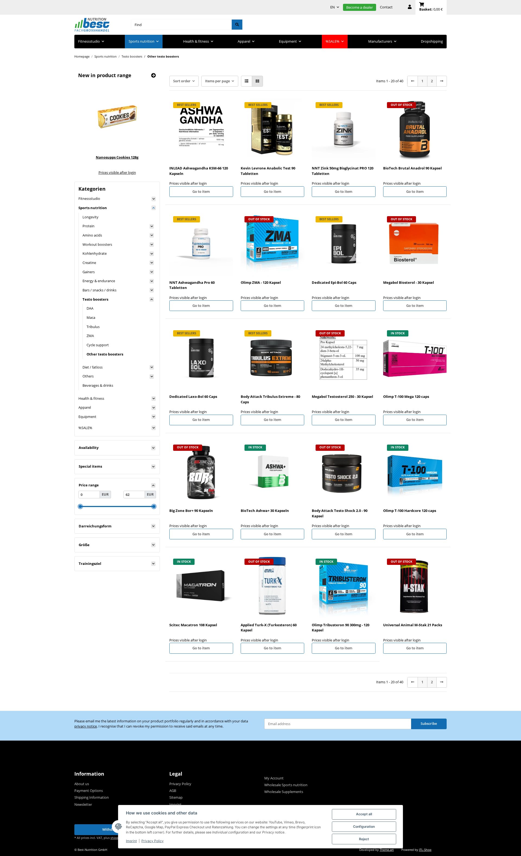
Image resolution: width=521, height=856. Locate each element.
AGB (172, 790)
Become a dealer (359, 7)
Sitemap (176, 797)
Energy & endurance (98, 280)
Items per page (217, 80)
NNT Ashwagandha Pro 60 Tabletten (192, 285)
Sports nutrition (92, 207)
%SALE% (85, 427)
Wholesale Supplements (283, 791)
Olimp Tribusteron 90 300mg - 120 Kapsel (340, 627)
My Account (274, 778)
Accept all (364, 814)
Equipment (87, 416)
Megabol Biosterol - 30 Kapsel (408, 282)
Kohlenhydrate (94, 253)
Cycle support (98, 344)
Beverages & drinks (97, 385)
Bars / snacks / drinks (99, 290)
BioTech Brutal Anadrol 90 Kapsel (412, 168)
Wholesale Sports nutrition (285, 784)
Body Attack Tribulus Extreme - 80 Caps (270, 399)
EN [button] (332, 7)
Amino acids (92, 235)
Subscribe (429, 723)
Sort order (181, 80)
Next (144, 128)
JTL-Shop (425, 850)
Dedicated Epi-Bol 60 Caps (334, 282)
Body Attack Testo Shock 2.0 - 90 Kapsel (339, 513)
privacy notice (85, 726)
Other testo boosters (105, 354)
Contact (386, 7)
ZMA (90, 335)
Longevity (90, 217)
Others (88, 376)
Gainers (88, 271)
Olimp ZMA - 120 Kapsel (261, 282)
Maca (91, 317)
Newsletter (83, 804)
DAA (90, 308)
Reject (364, 839)
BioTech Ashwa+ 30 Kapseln (265, 510)
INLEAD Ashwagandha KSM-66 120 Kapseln (198, 171)
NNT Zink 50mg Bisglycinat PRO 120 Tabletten (342, 171)
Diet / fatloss (92, 367)
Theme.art (387, 850)
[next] (441, 81)
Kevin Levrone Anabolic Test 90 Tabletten (268, 171)
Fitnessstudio (89, 198)
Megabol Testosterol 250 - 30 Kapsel (342, 396)
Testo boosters (95, 299)
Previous (90, 128)
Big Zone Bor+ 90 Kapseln (191, 510)
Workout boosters (97, 244)
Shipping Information (91, 797)
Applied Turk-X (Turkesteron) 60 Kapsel (269, 627)
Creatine (89, 262)
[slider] (80, 506)
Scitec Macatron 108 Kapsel (193, 624)
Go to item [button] (201, 191)
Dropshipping (432, 41)
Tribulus (93, 326)
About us (81, 783)
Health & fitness (91, 398)
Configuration (364, 826)
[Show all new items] (153, 75)
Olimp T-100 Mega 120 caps (406, 396)
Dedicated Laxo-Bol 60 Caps (193, 396)
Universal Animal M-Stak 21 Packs (412, 624)
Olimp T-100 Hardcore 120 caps (409, 510)
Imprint (131, 841)
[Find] (237, 24)
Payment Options (88, 790)
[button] (409, 7)
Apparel (84, 407)
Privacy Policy (152, 841)
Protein (88, 226)
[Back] (412, 81)
